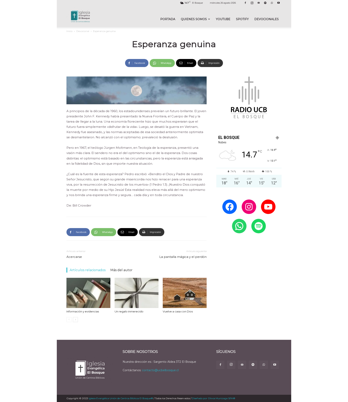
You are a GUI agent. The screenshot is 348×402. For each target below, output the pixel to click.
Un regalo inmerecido (129, 311)
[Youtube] (279, 3)
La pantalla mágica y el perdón (183, 257)
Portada (167, 19)
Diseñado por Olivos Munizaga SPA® (213, 398)
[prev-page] (68, 319)
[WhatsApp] (272, 3)
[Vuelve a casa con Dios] (185, 293)
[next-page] (75, 319)
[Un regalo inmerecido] (136, 293)
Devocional (82, 31)
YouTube (223, 19)
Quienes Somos (194, 19)
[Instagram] (252, 3)
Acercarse (74, 257)
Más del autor (121, 270)
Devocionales (266, 19)
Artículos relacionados (88, 270)
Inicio (69, 31)
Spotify (242, 19)
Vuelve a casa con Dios (178, 311)
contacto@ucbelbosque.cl (160, 370)
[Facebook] (245, 3)
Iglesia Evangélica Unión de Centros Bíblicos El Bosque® (121, 398)
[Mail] (259, 3)
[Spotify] (265, 3)
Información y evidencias (82, 311)
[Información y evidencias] (88, 293)
